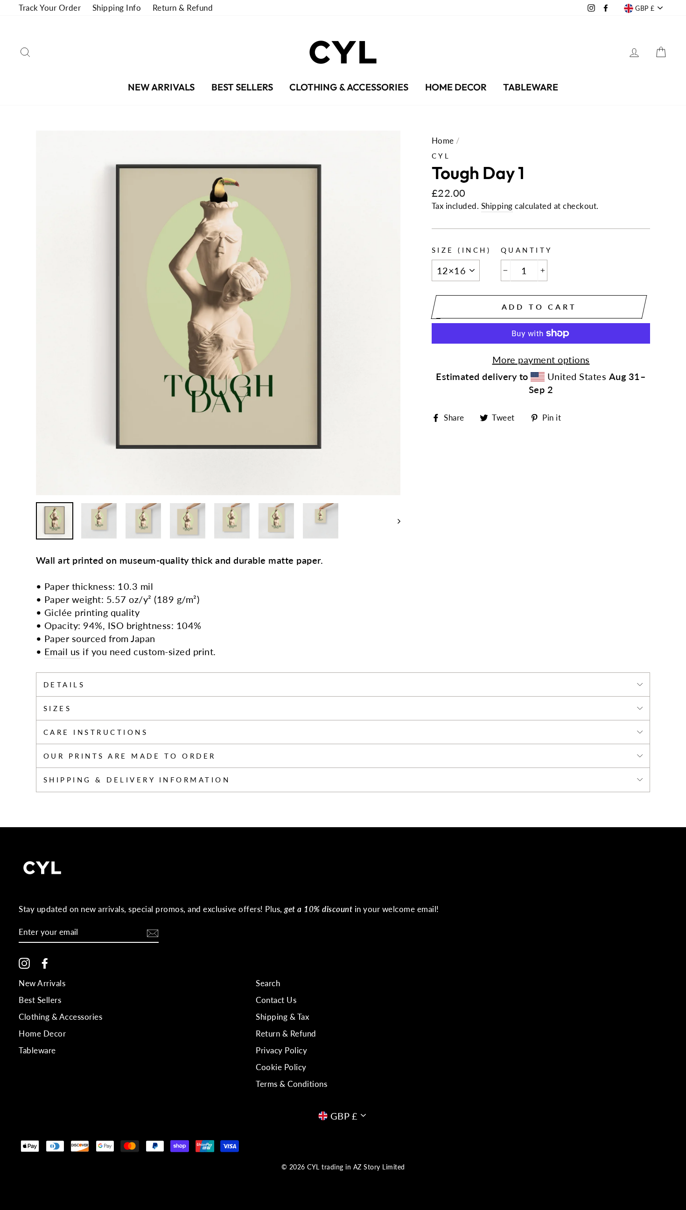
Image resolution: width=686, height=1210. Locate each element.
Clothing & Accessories (348, 87)
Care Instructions (95, 732)
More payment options (541, 359)
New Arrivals (161, 87)
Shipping (497, 206)
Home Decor (456, 87)
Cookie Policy (281, 1067)
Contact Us (276, 1000)
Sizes (57, 708)
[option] (218, 313)
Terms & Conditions (291, 1084)
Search (268, 983)
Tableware (530, 87)
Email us (62, 651)
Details (64, 684)
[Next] (394, 520)
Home (443, 140)
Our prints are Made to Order (129, 756)
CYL (441, 156)
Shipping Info (116, 8)
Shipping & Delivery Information (137, 779)
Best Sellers (242, 87)
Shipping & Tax (282, 1017)
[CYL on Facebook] (44, 963)
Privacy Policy (281, 1050)
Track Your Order (50, 8)
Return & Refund (183, 8)
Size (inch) (461, 250)
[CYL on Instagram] (24, 963)
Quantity (527, 250)
